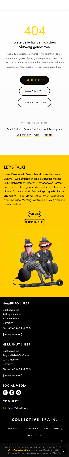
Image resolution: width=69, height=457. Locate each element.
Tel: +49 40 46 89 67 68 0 (17, 328)
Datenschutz (31, 428)
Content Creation (32, 129)
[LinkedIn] (11, 392)
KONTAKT (34, 213)
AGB (45, 428)
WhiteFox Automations (19, 450)
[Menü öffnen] (62, 5)
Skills (56, 428)
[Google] (18, 392)
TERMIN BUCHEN (34, 222)
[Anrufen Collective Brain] (63, 450)
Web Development (53, 129)
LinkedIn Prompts (34, 435)
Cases (37, 134)
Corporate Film (24, 134)
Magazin (48, 134)
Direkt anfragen (34, 102)
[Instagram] (5, 392)
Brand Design (13, 129)
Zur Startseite (34, 79)
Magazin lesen (34, 91)
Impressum (13, 428)
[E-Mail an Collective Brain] (63, 441)
